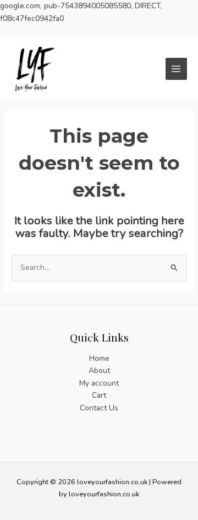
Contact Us (99, 408)
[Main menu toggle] (176, 68)
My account (99, 383)
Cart (99, 395)
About (99, 370)
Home (99, 358)
